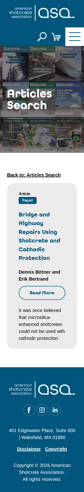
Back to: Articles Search (34, 174)
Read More (42, 293)
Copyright (56, 449)
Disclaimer (29, 449)
